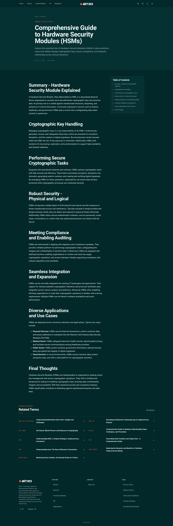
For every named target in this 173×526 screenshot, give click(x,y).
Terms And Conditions (131, 496)
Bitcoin (21, 3)
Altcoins (29, 3)
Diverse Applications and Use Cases (125, 106)
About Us (91, 485)
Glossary (42, 16)
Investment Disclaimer (131, 507)
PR (50, 3)
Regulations (58, 3)
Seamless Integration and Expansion (125, 103)
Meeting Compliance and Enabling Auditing (127, 99)
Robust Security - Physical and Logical (126, 96)
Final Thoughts (119, 110)
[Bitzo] (86, 3)
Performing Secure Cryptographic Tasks (126, 93)
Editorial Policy (128, 490)
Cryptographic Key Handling (122, 89)
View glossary (150, 410)
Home (36, 16)
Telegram (32, 509)
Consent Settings (129, 501)
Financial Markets (40, 3)
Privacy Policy (128, 485)
